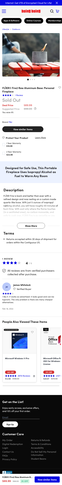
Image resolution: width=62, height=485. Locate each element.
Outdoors (16, 29)
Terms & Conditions (41, 444)
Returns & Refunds (40, 440)
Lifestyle (5, 29)
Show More (31, 225)
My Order (7, 440)
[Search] (52, 11)
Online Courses (34, 20)
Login (5, 447)
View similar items (22, 129)
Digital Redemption (12, 444)
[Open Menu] (4, 11)
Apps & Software (11, 20)
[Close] (56, 3)
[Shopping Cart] (57, 11)
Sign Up (10, 424)
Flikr (10, 121)
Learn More (40, 137)
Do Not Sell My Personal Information (43, 453)
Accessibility (37, 447)
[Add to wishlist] (59, 87)
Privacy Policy (9, 459)
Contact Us (8, 451)
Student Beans (38, 458)
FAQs (5, 455)
